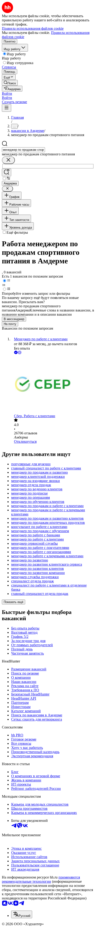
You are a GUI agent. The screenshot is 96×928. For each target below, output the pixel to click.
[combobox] (23, 149)
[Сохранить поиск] (6, 172)
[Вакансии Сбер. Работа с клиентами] (52, 384)
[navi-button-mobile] (6, 108)
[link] (10, 83)
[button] (7, 93)
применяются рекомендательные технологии (41, 879)
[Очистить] (8, 160)
